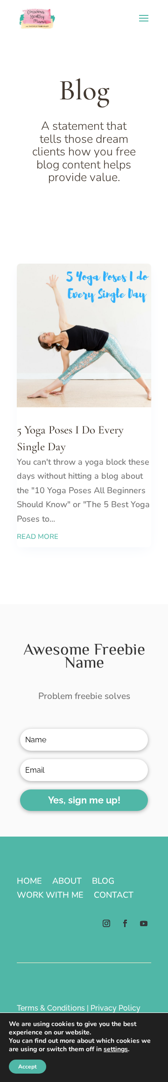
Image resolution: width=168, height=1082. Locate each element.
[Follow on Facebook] (125, 923)
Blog (103, 882)
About (67, 882)
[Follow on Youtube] (143, 923)
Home (29, 882)
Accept (27, 1066)
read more (37, 536)
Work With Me (50, 896)
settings (116, 1049)
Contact (113, 896)
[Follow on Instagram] (106, 923)
